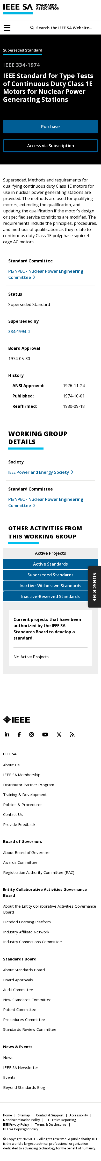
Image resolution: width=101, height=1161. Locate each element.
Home (7, 1115)
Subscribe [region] (94, 587)
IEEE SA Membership (21, 774)
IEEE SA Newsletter (20, 1067)
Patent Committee (19, 1009)
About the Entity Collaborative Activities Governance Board (49, 909)
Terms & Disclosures (51, 1124)
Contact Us (13, 814)
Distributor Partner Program (28, 784)
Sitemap (24, 1115)
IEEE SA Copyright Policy (20, 1129)
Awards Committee (20, 862)
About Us (11, 764)
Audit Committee (18, 989)
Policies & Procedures (22, 804)
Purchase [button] (50, 126)
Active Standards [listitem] (50, 564)
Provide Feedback (19, 824)
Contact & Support (49, 1115)
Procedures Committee (24, 1019)
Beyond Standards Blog (24, 1087)
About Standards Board (24, 969)
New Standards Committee (27, 999)
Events (9, 1077)
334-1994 (17, 331)
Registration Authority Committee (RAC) (38, 872)
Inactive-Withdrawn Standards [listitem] (50, 585)
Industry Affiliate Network (26, 931)
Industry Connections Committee (32, 941)
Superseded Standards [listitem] (50, 575)
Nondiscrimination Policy (21, 1120)
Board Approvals (18, 979)
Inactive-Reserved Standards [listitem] (50, 596)
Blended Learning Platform (27, 921)
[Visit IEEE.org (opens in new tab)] (16, 720)
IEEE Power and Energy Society (38, 472)
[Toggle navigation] (7, 28)
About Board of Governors (27, 852)
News (8, 1057)
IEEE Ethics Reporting (61, 1120)
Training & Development (25, 794)
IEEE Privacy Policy (16, 1124)
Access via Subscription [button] (50, 145)
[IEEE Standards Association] (31, 9)
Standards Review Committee (29, 1029)
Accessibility (78, 1115)
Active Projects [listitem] (50, 553)
